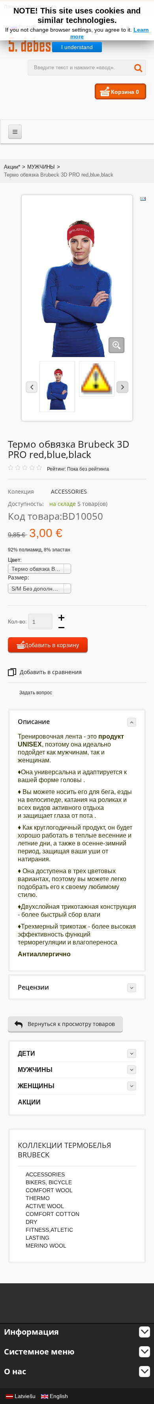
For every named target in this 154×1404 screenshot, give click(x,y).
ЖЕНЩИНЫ (36, 1086)
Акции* (12, 167)
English (58, 1396)
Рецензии (33, 987)
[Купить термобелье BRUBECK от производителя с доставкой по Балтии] (46, 44)
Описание (34, 721)
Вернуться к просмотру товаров (71, 1024)
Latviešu (25, 1396)
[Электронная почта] (143, 198)
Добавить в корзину (51, 645)
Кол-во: (17, 621)
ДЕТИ (26, 1053)
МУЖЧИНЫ (41, 167)
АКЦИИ (29, 1102)
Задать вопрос (35, 692)
